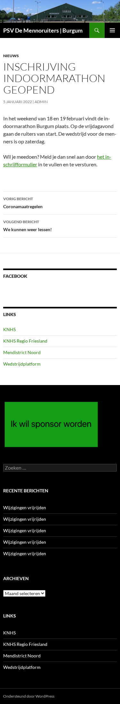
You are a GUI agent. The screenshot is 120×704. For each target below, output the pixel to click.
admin (41, 101)
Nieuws (11, 55)
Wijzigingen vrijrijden (24, 507)
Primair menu (112, 30)
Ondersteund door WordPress (28, 696)
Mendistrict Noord (22, 352)
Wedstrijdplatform (22, 364)
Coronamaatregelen (23, 202)
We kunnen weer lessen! (27, 225)
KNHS (9, 329)
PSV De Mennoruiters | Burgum (43, 30)
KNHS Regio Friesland (25, 341)
